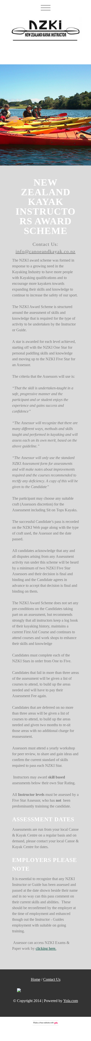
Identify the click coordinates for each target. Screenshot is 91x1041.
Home (35, 979)
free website (45, 1023)
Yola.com (70, 1001)
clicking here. (46, 948)
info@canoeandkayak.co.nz (45, 251)
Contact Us (51, 979)
